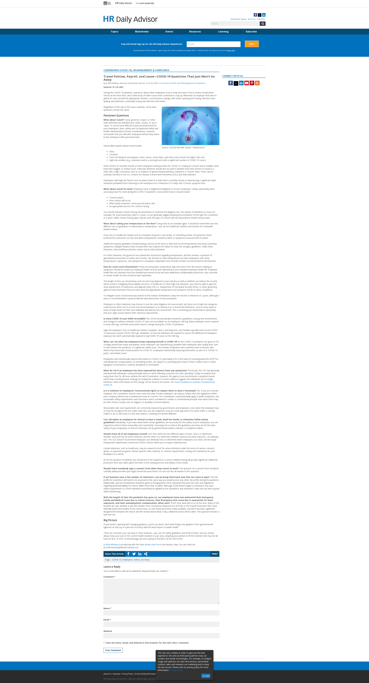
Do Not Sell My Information (146, 674)
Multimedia (142, 31)
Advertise (261, 19)
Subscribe (251, 31)
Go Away (145, 559)
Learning (223, 31)
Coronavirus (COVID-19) (169, 83)
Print (215, 553)
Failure (137, 559)
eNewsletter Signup (238, 19)
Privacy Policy (127, 674)
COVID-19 (116, 559)
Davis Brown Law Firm (150, 544)
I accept (205, 675)
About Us (251, 19)
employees (127, 559)
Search (263, 23)
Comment (109, 576)
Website (107, 631)
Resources (195, 31)
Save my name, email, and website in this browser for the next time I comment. (147, 642)
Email (107, 619)
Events (169, 31)
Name (107, 608)
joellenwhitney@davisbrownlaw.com (122, 547)
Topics (114, 31)
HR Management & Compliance (192, 83)
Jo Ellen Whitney (110, 544)
